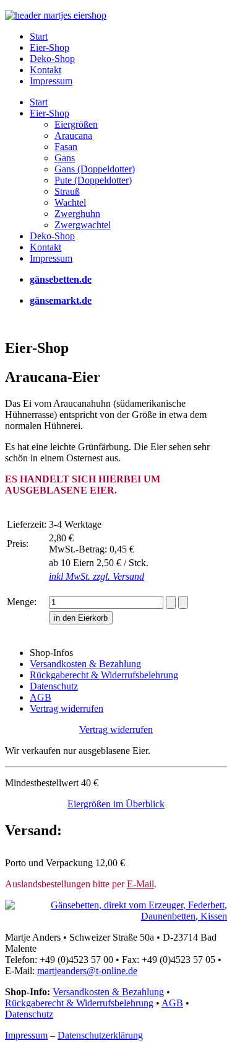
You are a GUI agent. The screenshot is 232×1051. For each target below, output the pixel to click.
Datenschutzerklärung (100, 1035)
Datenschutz (29, 1014)
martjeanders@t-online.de (87, 970)
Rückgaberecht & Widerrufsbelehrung (79, 1003)
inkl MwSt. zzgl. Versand (96, 576)
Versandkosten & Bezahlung (108, 992)
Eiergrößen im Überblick (116, 804)
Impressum (26, 1035)
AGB (172, 1003)
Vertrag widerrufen (116, 729)
